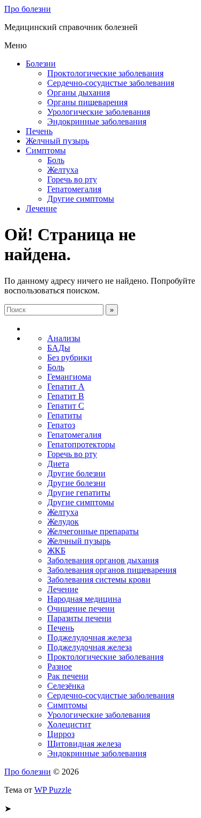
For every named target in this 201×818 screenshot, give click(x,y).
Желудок (63, 521)
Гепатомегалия (74, 189)
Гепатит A (66, 386)
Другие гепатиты (78, 492)
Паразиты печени (79, 618)
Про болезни (27, 8)
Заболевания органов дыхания (103, 560)
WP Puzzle (52, 789)
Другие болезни (76, 473)
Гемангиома (69, 376)
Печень (39, 131)
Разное (59, 666)
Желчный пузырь (57, 140)
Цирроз (61, 734)
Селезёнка (66, 685)
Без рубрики (69, 357)
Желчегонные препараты (93, 531)
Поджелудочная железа (89, 637)
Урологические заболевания (98, 111)
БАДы (58, 347)
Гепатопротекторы (81, 444)
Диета (58, 463)
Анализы (63, 338)
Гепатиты (64, 415)
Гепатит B (65, 396)
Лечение (41, 208)
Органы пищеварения (87, 102)
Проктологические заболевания (105, 73)
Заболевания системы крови (99, 579)
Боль (55, 160)
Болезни (41, 63)
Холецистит (69, 724)
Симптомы (46, 150)
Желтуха (62, 169)
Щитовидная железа (84, 743)
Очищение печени (81, 608)
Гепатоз (61, 425)
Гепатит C (65, 405)
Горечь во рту (72, 179)
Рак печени (67, 676)
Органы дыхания (78, 92)
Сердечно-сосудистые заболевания (110, 82)
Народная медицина (84, 598)
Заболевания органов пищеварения (111, 569)
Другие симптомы (80, 198)
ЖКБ (56, 550)
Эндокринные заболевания (96, 121)
